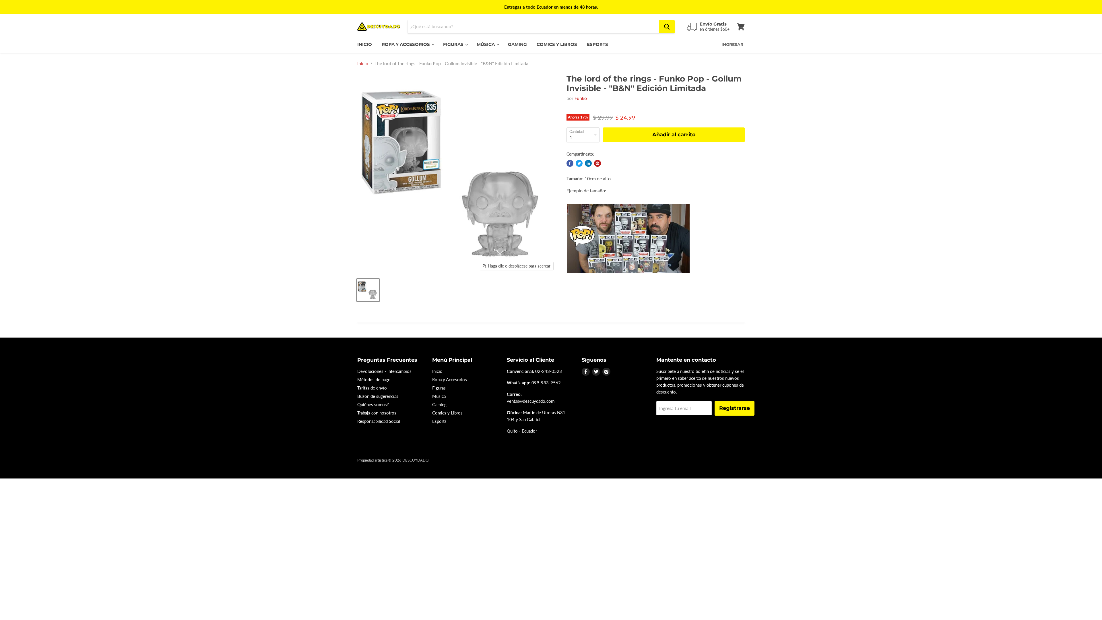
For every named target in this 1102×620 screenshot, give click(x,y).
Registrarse (734, 408)
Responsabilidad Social (378, 421)
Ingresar (732, 44)
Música (486, 44)
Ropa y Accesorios (406, 44)
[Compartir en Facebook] (569, 163)
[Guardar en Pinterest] (597, 163)
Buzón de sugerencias (377, 396)
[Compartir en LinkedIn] (588, 163)
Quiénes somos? (373, 404)
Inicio (364, 44)
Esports (597, 44)
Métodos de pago (374, 379)
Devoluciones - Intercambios (384, 371)
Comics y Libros (557, 44)
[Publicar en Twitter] (579, 163)
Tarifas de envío (372, 387)
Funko (581, 98)
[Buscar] (667, 26)
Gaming (517, 44)
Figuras (454, 44)
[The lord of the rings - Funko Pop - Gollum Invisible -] (368, 290)
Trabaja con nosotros (376, 412)
